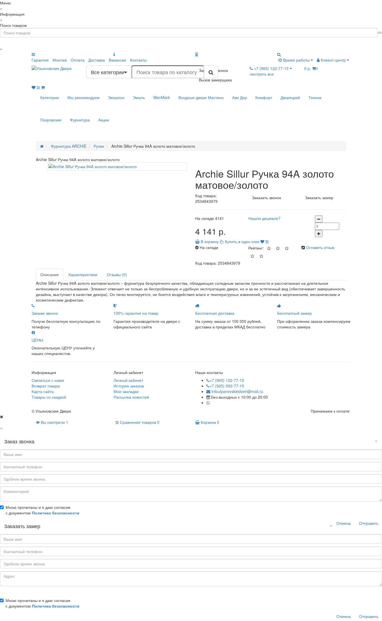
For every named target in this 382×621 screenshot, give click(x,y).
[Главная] (42, 146)
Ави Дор (239, 97)
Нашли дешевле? (264, 218)
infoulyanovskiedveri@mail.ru (236, 391)
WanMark (161, 97)
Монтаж (60, 60)
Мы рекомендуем (83, 97)
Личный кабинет (128, 380)
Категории (49, 97)
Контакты (138, 60)
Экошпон (116, 97)
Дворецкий (290, 97)
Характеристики (82, 274)
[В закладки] (262, 241)
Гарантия (40, 60)
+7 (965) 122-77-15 (226, 380)
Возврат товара (46, 386)
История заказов (129, 386)
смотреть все (262, 74)
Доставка (96, 60)
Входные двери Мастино (201, 97)
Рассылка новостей (131, 397)
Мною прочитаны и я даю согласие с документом (42, 510)
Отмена (343, 523)
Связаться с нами (48, 380)
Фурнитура (80, 120)
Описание (49, 274)
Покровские (51, 120)
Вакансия (117, 60)
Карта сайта (43, 391)
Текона (314, 97)
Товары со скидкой (49, 397)
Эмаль (139, 97)
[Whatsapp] (208, 402)
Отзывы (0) (117, 274)
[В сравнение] (267, 241)
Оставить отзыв (320, 247)
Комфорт (263, 97)
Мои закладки (126, 391)
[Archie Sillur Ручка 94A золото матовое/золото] (116, 166)
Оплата (77, 60)
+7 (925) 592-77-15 (226, 386)
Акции (103, 120)
